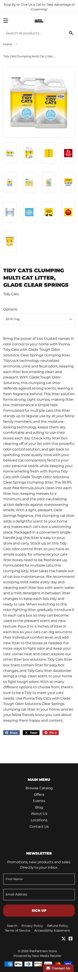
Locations (39, 820)
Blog (39, 807)
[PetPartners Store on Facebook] (71, 939)
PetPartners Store (43, 951)
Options (10, 309)
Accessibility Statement (52, 930)
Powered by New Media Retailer (37, 956)
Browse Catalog (39, 788)
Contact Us (39, 827)
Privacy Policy (32, 925)
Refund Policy (57, 925)
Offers (39, 795)
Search (12, 925)
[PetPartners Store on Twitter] (63, 939)
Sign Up (39, 910)
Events (39, 801)
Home (7, 44)
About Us (39, 814)
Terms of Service (17, 930)
